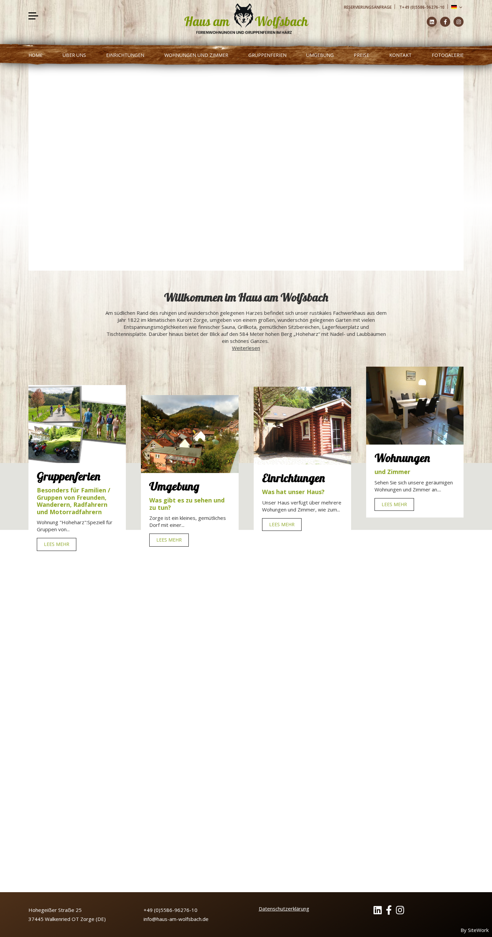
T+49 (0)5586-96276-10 (421, 7)
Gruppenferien (267, 55)
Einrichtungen (125, 55)
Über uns (74, 55)
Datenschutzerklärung (284, 908)
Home (35, 55)
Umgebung (320, 55)
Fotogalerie (448, 55)
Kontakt (400, 55)
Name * (341, 735)
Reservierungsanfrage (368, 7)
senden (380, 814)
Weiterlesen (246, 348)
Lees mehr (58, 647)
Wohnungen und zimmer (196, 55)
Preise (361, 55)
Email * (340, 759)
